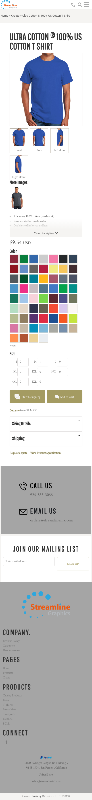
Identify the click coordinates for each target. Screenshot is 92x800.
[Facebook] (6, 742)
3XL (53, 372)
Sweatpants (9, 714)
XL (15, 372)
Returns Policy (11, 641)
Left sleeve (59, 150)
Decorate (14, 410)
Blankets (8, 719)
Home (4, 15)
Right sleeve (18, 177)
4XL (14, 382)
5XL (34, 382)
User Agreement (12, 650)
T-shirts (8, 705)
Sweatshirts (9, 709)
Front (18, 150)
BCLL (6, 724)
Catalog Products (12, 696)
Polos (6, 700)
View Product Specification (45, 453)
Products (8, 673)
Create (15, 15)
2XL (34, 372)
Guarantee (9, 646)
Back (39, 150)
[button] (79, 4)
